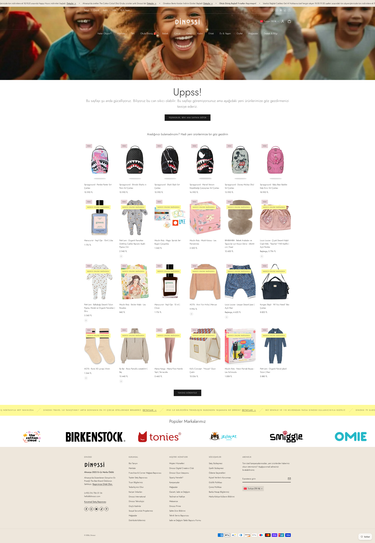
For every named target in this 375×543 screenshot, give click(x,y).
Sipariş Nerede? (176, 477)
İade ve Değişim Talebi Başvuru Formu (185, 520)
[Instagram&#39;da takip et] (276, 10)
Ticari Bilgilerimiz (136, 482)
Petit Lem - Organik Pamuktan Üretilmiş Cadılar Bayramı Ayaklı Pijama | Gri (132, 243)
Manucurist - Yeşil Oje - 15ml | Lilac (98, 240)
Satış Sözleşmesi (215, 463)
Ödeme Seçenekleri (217, 472)
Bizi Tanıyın (133, 463)
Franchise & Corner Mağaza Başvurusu (145, 472)
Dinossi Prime (175, 505)
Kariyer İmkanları (135, 491)
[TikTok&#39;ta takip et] (285, 10)
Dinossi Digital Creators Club (181, 468)
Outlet (240, 33)
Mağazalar (253, 33)
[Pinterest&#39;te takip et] (289, 10)
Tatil (132, 33)
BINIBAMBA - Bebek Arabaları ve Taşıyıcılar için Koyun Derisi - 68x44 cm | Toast (239, 243)
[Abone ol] (289, 479)
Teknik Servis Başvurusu (179, 515)
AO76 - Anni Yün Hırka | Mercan (203, 304)
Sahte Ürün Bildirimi (177, 510)
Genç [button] (189, 33)
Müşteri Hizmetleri (176, 463)
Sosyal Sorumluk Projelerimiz (141, 510)
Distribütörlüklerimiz (137, 520)
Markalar (121, 33)
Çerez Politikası (215, 487)
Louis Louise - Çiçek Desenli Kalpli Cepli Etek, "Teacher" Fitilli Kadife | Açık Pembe (274, 243)
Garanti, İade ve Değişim (179, 491)
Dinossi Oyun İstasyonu (179, 472)
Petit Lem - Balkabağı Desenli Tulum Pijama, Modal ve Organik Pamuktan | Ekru (99, 308)
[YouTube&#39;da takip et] (280, 10)
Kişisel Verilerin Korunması (220, 477)
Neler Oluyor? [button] (104, 33)
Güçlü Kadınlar (135, 505)
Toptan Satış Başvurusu (138, 477)
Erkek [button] (211, 33)
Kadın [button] (200, 33)
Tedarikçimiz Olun (136, 487)
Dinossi (93, 535)
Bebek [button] (165, 33)
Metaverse (173, 501)
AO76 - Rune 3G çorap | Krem (97, 368)
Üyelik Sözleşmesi (216, 468)
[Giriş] (283, 21)
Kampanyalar (174, 482)
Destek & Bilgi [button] (271, 33)
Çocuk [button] (177, 33)
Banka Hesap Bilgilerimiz (219, 491)
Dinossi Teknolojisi (136, 501)
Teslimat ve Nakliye (177, 496)
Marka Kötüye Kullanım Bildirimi (222, 496)
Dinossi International (137, 496)
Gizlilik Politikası (215, 482)
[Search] (85, 21)
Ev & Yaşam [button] (225, 33)
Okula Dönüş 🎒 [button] (148, 33)
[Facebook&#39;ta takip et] (272, 10)
